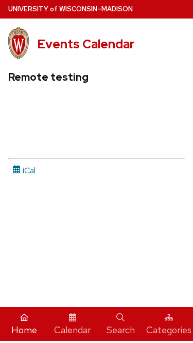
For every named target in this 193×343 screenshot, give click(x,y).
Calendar (72, 330)
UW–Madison (70, 9)
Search (121, 330)
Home (24, 330)
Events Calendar (86, 44)
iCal (28, 170)
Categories (168, 330)
